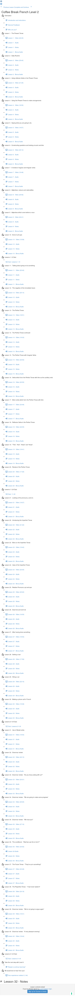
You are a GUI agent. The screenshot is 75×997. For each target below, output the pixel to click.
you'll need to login (46, 989)
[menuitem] (1, 4)
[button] (1, 2)
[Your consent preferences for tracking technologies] (71, 993)
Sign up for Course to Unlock (37, 991)
